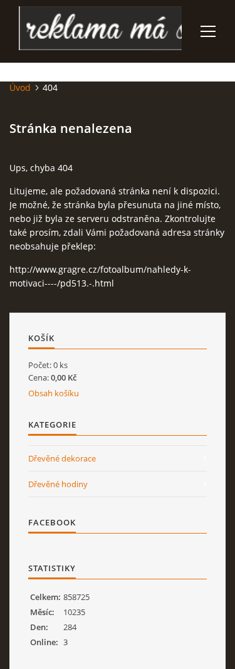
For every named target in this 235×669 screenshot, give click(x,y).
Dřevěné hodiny (58, 484)
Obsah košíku (53, 393)
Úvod (20, 87)
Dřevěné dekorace (62, 458)
